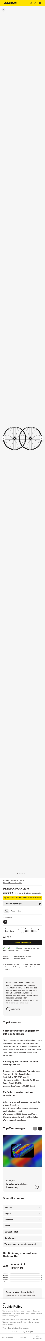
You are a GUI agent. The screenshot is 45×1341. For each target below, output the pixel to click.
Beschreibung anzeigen (13, 903)
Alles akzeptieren (37, 1337)
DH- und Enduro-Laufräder (12, 883)
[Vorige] (4, 438)
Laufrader (14, 880)
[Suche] (31, 3)
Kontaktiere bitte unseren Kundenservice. (23, 957)
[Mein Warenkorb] (35, 3)
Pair (6, 911)
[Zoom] (4, 10)
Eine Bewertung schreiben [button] (33, 893)
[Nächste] (42, 438)
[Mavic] (10, 3)
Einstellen (22, 1337)
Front (12, 911)
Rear (19, 911)
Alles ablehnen (7, 1337)
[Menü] (40, 3)
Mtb (21, 880)
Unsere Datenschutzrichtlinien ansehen (15, 1328)
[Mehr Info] (37, 1187)
